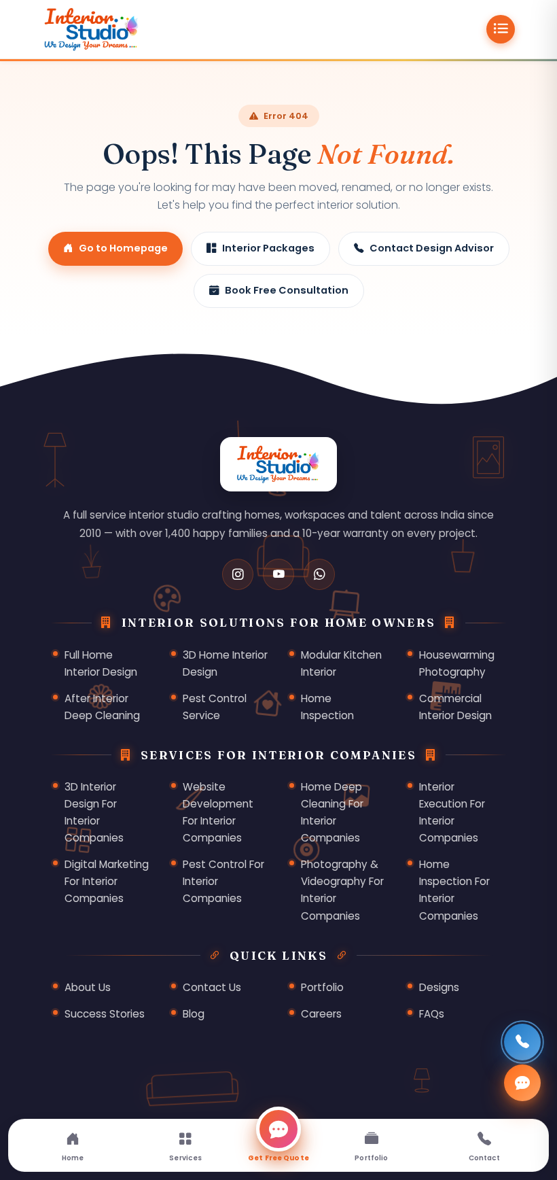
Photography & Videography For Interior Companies (342, 889)
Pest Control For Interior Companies (223, 881)
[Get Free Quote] (522, 1082)
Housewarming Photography (457, 663)
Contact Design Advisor (432, 248)
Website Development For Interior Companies (218, 812)
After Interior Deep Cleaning (102, 707)
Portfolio (322, 987)
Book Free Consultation (286, 290)
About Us (88, 987)
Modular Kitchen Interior (341, 663)
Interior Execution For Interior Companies (452, 812)
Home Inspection (327, 707)
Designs (439, 987)
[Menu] (500, 29)
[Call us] (522, 1042)
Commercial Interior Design (455, 707)
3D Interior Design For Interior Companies (94, 812)
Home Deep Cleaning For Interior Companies (332, 812)
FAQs (431, 1014)
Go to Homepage (123, 248)
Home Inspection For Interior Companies (454, 889)
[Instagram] (237, 574)
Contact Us (212, 987)
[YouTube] (278, 574)
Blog (193, 1014)
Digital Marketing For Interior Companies (107, 881)
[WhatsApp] (319, 574)
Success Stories (105, 1014)
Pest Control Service (215, 707)
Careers (321, 1014)
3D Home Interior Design (225, 663)
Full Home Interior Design (101, 663)
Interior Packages (268, 248)
